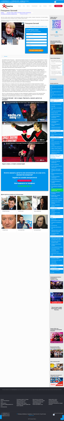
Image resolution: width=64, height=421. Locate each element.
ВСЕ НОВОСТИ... (53, 79)
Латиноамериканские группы (57, 247)
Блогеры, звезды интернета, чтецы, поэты (56, 167)
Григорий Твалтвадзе (5, 211)
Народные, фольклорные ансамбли (56, 245)
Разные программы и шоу (38, 404)
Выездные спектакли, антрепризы (55, 193)
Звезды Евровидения (55, 265)
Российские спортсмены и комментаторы (38, 26)
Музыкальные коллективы (56, 236)
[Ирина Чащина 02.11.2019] (1, 417)
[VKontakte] (55, 2)
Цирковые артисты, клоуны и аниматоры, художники (57, 231)
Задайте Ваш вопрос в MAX (56, 29)
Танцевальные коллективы (56, 256)
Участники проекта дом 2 (56, 184)
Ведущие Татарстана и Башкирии (55, 202)
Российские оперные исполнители (55, 117)
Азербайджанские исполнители (54, 122)
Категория (52, 272)
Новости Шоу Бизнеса (5, 400)
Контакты (50, 404)
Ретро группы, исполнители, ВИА (56, 108)
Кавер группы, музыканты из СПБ (56, 254)
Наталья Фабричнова (37, 211)
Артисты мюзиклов (55, 164)
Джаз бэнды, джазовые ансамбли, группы (56, 241)
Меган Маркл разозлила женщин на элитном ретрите (56, 61)
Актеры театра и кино (55, 159)
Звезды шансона (54, 112)
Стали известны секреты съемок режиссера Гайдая (56, 72)
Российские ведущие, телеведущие (55, 177)
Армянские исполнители (56, 127)
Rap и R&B (53, 106)
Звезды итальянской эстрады (55, 144)
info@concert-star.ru (24, 1)
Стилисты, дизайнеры (55, 270)
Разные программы (54, 268)
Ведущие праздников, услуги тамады (56, 174)
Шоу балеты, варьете (55, 258)
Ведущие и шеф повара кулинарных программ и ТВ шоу (56, 170)
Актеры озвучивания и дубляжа (55, 205)
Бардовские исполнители (56, 114)
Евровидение (53, 267)
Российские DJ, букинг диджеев (55, 213)
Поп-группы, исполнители (56, 104)
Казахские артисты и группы (56, 102)
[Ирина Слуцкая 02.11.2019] (63, 417)
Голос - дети (53, 132)
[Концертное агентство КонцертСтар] (7, 6)
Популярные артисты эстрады (55, 100)
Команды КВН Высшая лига (56, 179)
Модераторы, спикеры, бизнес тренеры (55, 196)
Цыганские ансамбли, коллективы (55, 249)
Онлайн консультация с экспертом (24, 180)
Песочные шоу (54, 225)
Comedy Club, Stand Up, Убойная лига (55, 162)
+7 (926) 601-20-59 (15, 1)
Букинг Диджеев (20, 405)
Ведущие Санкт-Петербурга (56, 200)
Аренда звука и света (53, 399)
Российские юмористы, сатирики (55, 182)
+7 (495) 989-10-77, (6, 1)
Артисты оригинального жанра (55, 216)
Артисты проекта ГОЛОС (55, 130)
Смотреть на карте (31, 415)
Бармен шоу (53, 218)
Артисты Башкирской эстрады (55, 125)
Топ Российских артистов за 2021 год (55, 92)
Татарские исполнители (55, 129)
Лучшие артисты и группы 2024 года (56, 86)
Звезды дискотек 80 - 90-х (56, 141)
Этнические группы (55, 251)
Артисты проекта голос (21, 400)
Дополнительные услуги (53, 401)
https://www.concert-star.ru (14, 389)
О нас (2, 401)
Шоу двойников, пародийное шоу (56, 187)
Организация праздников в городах (56, 403)
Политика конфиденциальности (7, 404)
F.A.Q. (2, 405)
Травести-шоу (54, 263)
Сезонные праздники (53, 400)
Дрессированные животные (56, 220)
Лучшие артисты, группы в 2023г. (56, 97)
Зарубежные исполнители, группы (56, 139)
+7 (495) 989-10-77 (25, 186)
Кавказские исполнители (56, 119)
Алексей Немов (20, 211)
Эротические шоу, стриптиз (56, 260)
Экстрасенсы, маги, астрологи (55, 234)
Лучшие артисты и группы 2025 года (56, 89)
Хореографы (53, 261)
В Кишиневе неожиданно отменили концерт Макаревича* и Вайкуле (56, 67)
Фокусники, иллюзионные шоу (56, 228)
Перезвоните (58, 5)
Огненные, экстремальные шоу (56, 223)
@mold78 (56, 36)
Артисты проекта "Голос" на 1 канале (57, 135)
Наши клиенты (3, 403)
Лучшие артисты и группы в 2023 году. (56, 95)
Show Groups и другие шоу (56, 146)
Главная (2, 12)
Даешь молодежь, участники (57, 198)
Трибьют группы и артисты (56, 148)
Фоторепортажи (4, 406)
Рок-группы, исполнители (56, 111)
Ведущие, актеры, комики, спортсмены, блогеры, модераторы (19, 12)
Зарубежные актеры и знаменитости (55, 153)
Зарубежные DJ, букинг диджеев (55, 210)
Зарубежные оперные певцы (56, 150)
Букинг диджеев (53, 208)
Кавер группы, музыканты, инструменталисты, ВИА (56, 238)
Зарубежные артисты (54, 137)
